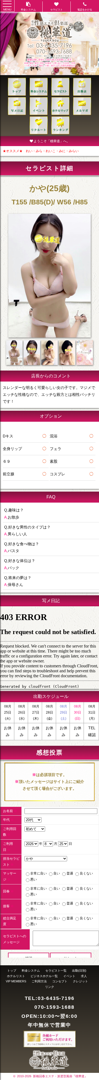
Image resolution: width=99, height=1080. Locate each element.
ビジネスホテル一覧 (44, 976)
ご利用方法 (39, 981)
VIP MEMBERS (16, 981)
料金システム (31, 970)
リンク (49, 986)
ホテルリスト (16, 976)
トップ (11, 970)
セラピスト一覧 (56, 970)
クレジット (80, 981)
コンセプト (59, 981)
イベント (69, 976)
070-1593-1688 (54, 1007)
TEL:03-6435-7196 (50, 998)
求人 (84, 976)
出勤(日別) (79, 970)
